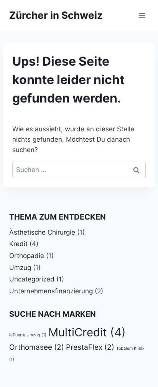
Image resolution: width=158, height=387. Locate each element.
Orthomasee (36, 347)
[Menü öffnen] (142, 15)
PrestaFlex (90, 347)
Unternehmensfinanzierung (51, 291)
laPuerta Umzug (27, 334)
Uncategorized (31, 279)
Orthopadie (26, 256)
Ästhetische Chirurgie (42, 232)
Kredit (18, 244)
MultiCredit (87, 332)
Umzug (20, 267)
